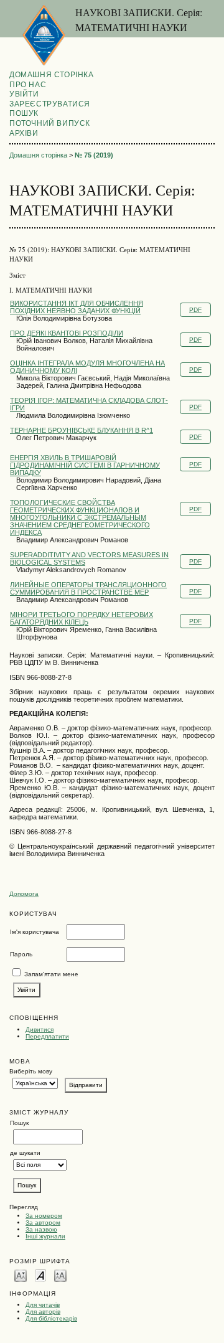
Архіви (24, 133)
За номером (44, 1215)
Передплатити (47, 1036)
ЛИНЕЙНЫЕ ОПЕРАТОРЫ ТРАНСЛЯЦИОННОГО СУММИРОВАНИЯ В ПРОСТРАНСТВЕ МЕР (88, 588)
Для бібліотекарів (51, 1318)
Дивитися (40, 1029)
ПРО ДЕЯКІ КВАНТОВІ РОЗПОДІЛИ (66, 333)
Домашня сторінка (51, 74)
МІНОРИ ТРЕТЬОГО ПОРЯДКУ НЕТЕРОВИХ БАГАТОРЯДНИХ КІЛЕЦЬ (81, 618)
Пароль (21, 954)
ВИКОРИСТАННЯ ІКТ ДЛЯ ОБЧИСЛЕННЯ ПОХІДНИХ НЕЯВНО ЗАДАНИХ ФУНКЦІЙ (76, 306)
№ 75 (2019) (94, 155)
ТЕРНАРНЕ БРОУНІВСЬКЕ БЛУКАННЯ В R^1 (81, 430)
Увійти (24, 94)
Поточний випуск (49, 123)
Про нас (27, 84)
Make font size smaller (20, 1275)
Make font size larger (60, 1275)
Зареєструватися (49, 104)
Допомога (24, 893)
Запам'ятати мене (51, 974)
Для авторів (43, 1311)
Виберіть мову (30, 1071)
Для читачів (43, 1304)
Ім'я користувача (34, 931)
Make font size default (40, 1275)
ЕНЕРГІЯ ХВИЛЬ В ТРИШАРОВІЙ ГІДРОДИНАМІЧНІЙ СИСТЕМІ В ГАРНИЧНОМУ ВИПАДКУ (85, 465)
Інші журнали (45, 1236)
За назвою (41, 1229)
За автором (43, 1222)
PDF (195, 309)
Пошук (24, 113)
